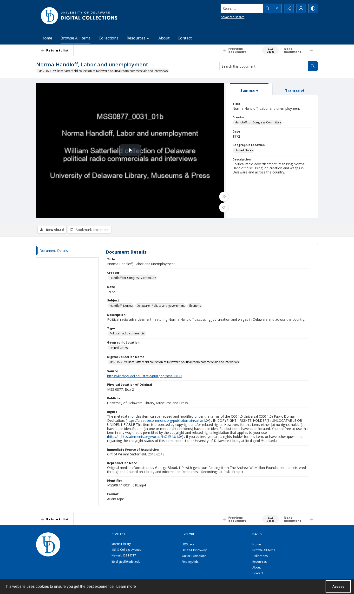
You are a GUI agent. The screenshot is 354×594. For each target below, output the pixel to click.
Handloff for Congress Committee (258, 122)
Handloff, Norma (121, 306)
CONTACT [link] (118, 534)
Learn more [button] (126, 586)
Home (46, 38)
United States (244, 150)
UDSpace (188, 544)
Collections (108, 38)
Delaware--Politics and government (161, 306)
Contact (185, 38)
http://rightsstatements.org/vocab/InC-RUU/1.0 (144, 436)
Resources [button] (136, 38)
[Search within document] (313, 66)
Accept (338, 586)
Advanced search (232, 17)
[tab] (249, 89)
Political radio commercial (127, 333)
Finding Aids (190, 562)
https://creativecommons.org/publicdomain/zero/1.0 (167, 420)
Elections (195, 306)
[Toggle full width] (224, 196)
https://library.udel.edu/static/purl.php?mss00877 (144, 376)
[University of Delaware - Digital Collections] (79, 15)
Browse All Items (75, 38)
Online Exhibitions (194, 556)
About (164, 38)
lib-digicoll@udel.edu (125, 562)
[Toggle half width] (224, 207)
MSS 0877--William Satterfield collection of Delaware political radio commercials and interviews (103, 71)
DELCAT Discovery (194, 550)
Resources (259, 562)
